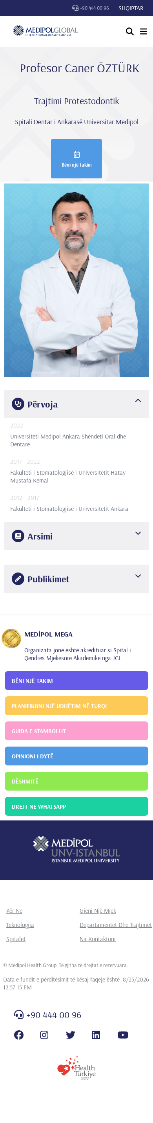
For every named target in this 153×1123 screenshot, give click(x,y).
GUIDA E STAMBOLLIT (39, 731)
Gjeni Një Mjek (98, 910)
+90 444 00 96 (94, 8)
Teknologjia (20, 924)
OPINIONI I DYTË (32, 756)
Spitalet (16, 939)
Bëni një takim (77, 164)
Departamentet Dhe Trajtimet (116, 924)
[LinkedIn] (96, 1035)
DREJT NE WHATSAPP (39, 806)
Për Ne (14, 910)
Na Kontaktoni (98, 939)
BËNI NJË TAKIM (32, 680)
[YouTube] (123, 1035)
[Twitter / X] (70, 1035)
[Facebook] (19, 1035)
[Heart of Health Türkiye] (76, 1068)
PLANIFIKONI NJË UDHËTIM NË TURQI (59, 706)
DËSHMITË (25, 781)
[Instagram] (44, 1035)
